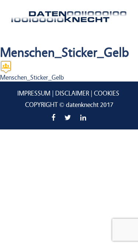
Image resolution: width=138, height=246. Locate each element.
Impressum (33, 93)
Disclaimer (72, 93)
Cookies (106, 93)
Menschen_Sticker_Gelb (32, 78)
